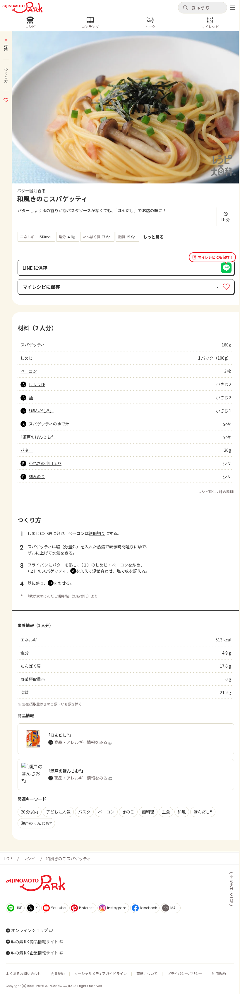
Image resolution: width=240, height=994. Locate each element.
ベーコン (28, 371)
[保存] (6, 99)
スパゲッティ (32, 345)
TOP (8, 858)
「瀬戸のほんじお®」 (39, 437)
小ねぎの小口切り (45, 463)
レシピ (29, 858)
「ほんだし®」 (41, 410)
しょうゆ (37, 384)
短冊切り (97, 533)
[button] (202, 7)
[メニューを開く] (232, 7)
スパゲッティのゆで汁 (49, 424)
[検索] (185, 7)
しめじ (26, 358)
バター (26, 450)
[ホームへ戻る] (22, 7)
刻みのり (37, 476)
